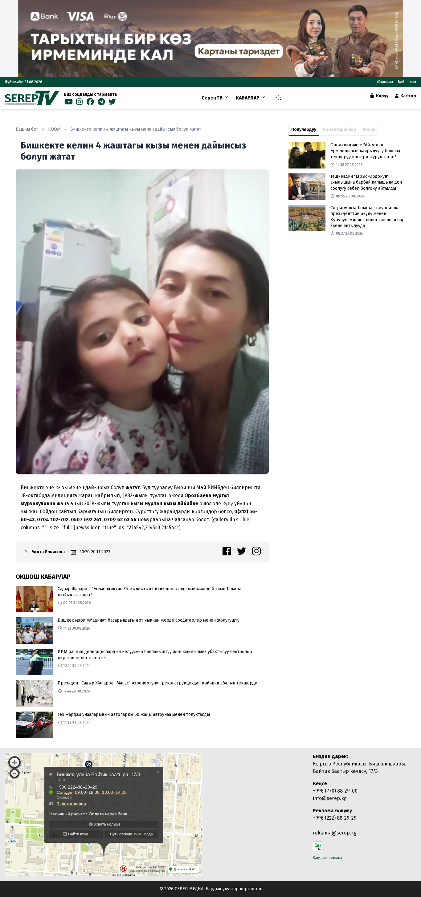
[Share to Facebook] (227, 551)
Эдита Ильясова (48, 551)
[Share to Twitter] (242, 551)
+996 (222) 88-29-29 (335, 818)
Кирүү (381, 96)
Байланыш (407, 82)
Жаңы (369, 129)
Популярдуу (303, 129)
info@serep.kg (330, 798)
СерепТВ (212, 98)
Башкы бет (27, 129)
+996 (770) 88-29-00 (335, 791)
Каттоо (407, 96)
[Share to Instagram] (256, 551)
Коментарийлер (339, 129)
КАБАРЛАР (248, 98)
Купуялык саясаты (327, 858)
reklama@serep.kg (335, 833)
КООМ (54, 129)
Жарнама (385, 82)
